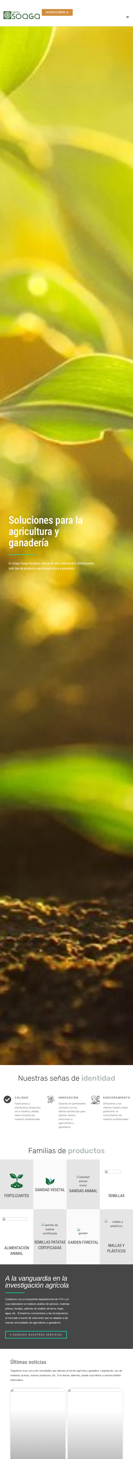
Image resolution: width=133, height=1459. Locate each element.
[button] (128, 17)
